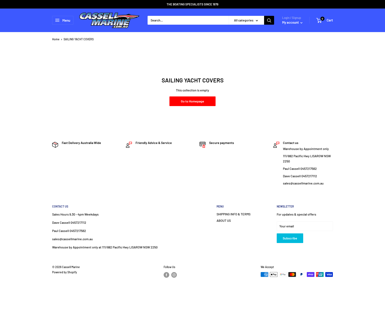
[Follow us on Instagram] (174, 275)
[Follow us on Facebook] (166, 275)
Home (56, 39)
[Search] (269, 20)
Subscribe (290, 238)
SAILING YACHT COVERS (79, 39)
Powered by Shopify (64, 272)
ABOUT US (224, 220)
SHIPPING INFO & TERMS (233, 214)
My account (290, 22)
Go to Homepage (192, 101)
